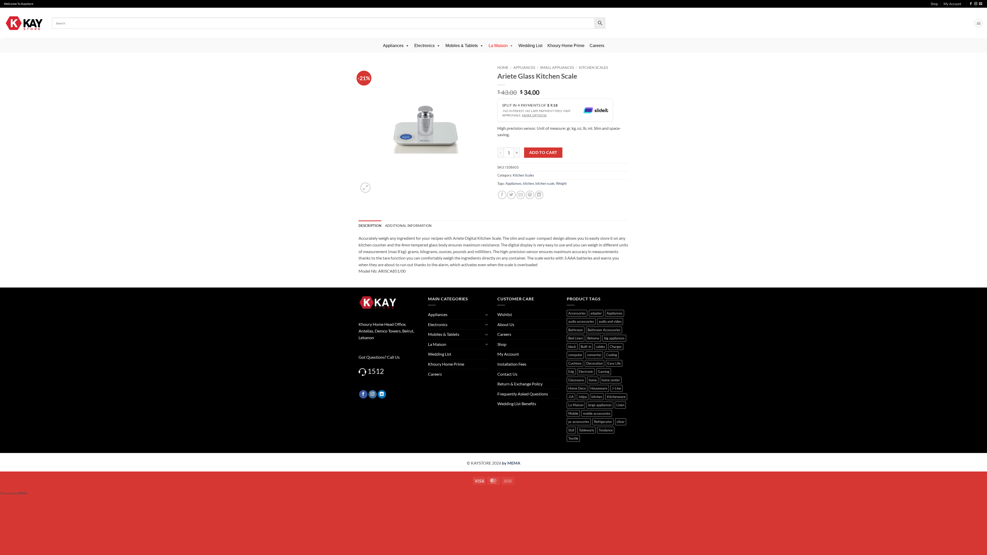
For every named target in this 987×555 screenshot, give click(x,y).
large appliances (600, 405)
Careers (597, 45)
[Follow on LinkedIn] (382, 394)
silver (621, 422)
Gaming (603, 371)
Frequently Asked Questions (522, 393)
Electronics (424, 45)
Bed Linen (575, 338)
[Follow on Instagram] (975, 4)
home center (610, 380)
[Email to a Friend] (520, 195)
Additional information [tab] (408, 226)
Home (502, 68)
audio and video (610, 321)
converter (594, 355)
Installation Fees (511, 364)
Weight (561, 183)
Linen (620, 405)
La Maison (498, 45)
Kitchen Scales (593, 68)
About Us (505, 324)
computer (575, 355)
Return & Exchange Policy (520, 383)
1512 (376, 371)
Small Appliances (557, 68)
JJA (571, 397)
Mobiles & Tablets (461, 45)
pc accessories (578, 422)
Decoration (594, 363)
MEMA (23, 493)
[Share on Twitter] (511, 195)
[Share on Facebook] (502, 195)
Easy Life (614, 363)
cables (600, 347)
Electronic (586, 371)
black (572, 347)
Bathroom (575, 330)
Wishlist (504, 314)
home (593, 380)
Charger (616, 347)
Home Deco (577, 388)
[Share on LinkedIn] (539, 195)
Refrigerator (603, 422)
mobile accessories (596, 413)
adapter (596, 313)
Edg (571, 371)
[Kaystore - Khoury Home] (24, 23)
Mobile (573, 413)
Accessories (577, 313)
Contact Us (507, 374)
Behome (593, 338)
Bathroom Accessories (604, 330)
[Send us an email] (980, 4)
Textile (573, 438)
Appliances (393, 45)
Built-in (586, 347)
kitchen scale (544, 183)
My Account (952, 4)
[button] (978, 23)
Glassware (576, 380)
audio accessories (581, 321)
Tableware (586, 430)
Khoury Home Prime (565, 45)
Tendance (606, 430)
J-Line (616, 388)
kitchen (528, 183)
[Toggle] (486, 314)
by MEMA (511, 462)
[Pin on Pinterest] (530, 195)
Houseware (598, 388)
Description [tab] (370, 226)
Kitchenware (616, 397)
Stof (571, 430)
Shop (934, 4)
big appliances (614, 338)
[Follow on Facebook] (970, 4)
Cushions (575, 363)
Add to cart (543, 152)
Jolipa (582, 397)
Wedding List (530, 45)
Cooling (611, 355)
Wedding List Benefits (516, 403)
